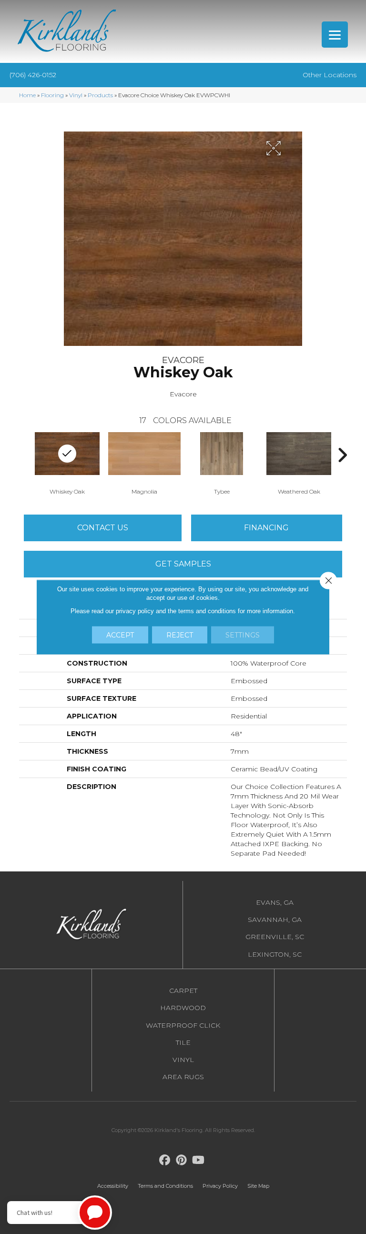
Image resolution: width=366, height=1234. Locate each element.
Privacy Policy (220, 1186)
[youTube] (198, 1160)
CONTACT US (102, 527)
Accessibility (112, 1186)
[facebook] (165, 1160)
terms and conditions (207, 611)
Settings (242, 635)
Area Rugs (183, 1076)
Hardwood (183, 1007)
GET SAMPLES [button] (183, 563)
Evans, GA (275, 902)
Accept (120, 635)
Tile (183, 1042)
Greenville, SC (274, 936)
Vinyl (75, 95)
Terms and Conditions (165, 1186)
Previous (24, 455)
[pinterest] (182, 1160)
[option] (144, 463)
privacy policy (135, 611)
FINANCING (266, 527)
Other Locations (329, 75)
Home (27, 95)
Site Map (258, 1186)
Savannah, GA (275, 919)
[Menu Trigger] (335, 34)
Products (100, 95)
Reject (179, 635)
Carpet (183, 990)
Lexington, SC (275, 954)
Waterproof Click (183, 1025)
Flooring (52, 95)
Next (342, 455)
